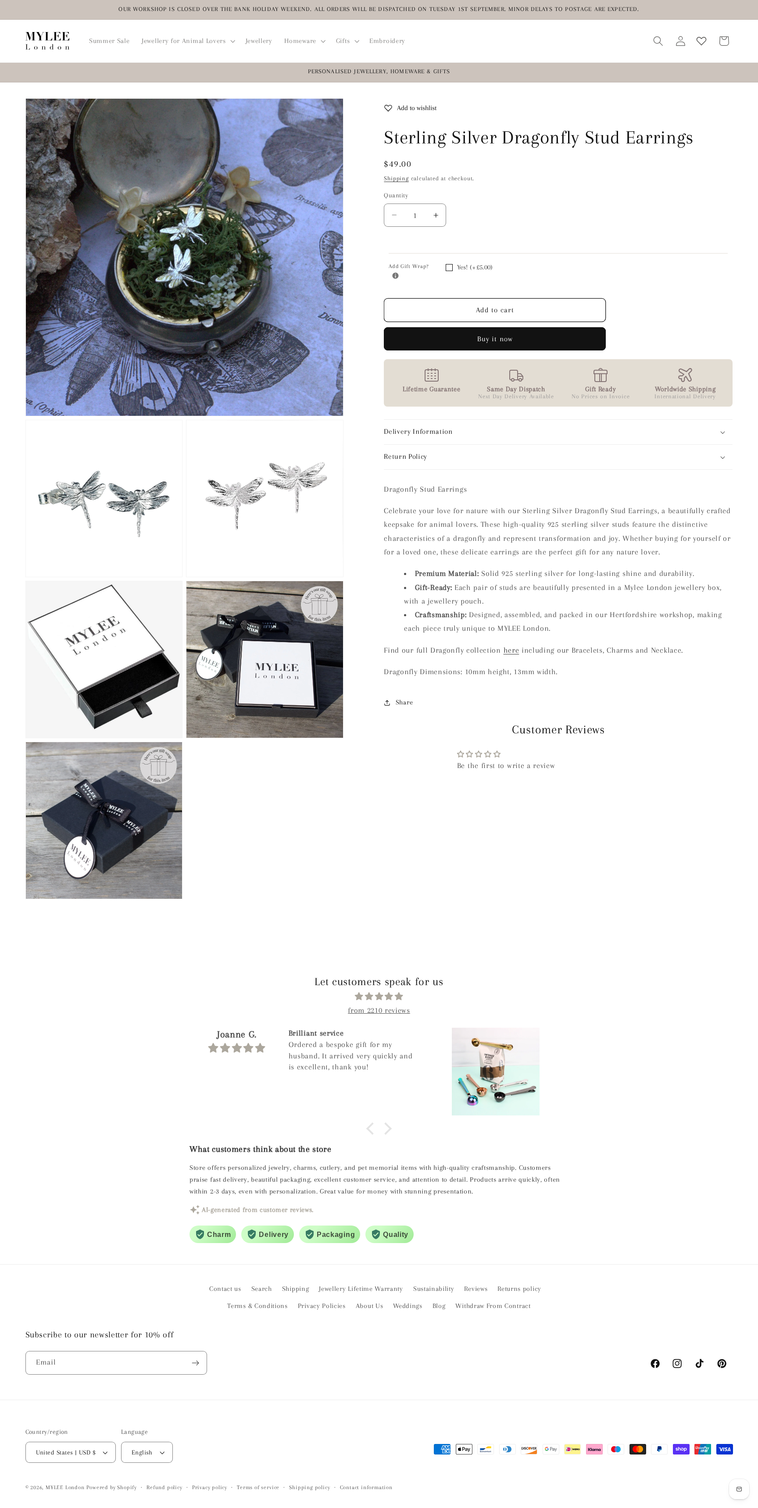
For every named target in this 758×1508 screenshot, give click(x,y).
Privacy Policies (322, 1306)
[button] (187, 40)
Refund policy (164, 1487)
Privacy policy (209, 1487)
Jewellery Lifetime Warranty (361, 1289)
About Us (369, 1306)
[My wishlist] (701, 41)
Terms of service (258, 1487)
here (511, 650)
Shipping (396, 178)
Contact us (225, 1289)
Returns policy (519, 1289)
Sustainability (433, 1289)
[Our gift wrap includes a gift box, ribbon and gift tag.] (395, 275)
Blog (439, 1306)
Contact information (366, 1487)
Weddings (407, 1306)
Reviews (475, 1289)
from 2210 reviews (379, 1010)
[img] (379, 997)
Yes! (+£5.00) (475, 267)
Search (261, 1289)
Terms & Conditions (257, 1306)
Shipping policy (309, 1487)
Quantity (396, 195)
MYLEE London (65, 1487)
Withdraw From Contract (492, 1306)
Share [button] (404, 702)
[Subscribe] (195, 1363)
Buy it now (495, 339)
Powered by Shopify (111, 1487)
